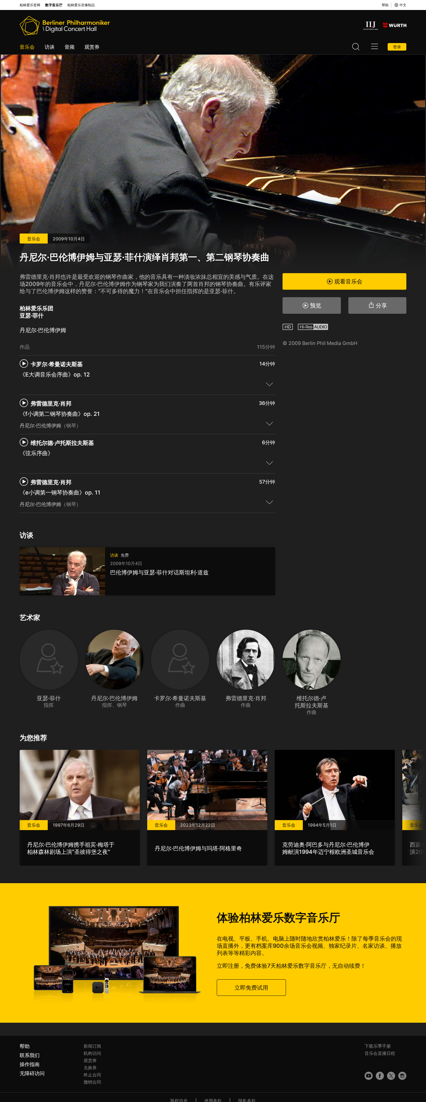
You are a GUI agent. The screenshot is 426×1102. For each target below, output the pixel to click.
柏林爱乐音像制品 (81, 5)
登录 (397, 46)
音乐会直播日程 (380, 1053)
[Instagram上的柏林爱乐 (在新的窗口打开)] (402, 1076)
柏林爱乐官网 (30, 5)
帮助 (385, 5)
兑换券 (90, 1067)
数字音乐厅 (53, 5)
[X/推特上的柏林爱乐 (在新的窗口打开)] (391, 1076)
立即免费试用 (251, 987)
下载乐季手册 (378, 1046)
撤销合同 (92, 1082)
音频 (70, 47)
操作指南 (30, 1064)
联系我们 (30, 1055)
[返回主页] (65, 25)
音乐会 (27, 47)
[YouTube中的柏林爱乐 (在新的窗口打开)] (369, 1076)
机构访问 (92, 1053)
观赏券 (92, 47)
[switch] (269, 384)
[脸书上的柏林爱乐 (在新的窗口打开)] (380, 1076)
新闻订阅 (92, 1046)
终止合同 (92, 1074)
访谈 (50, 47)
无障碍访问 (32, 1073)
